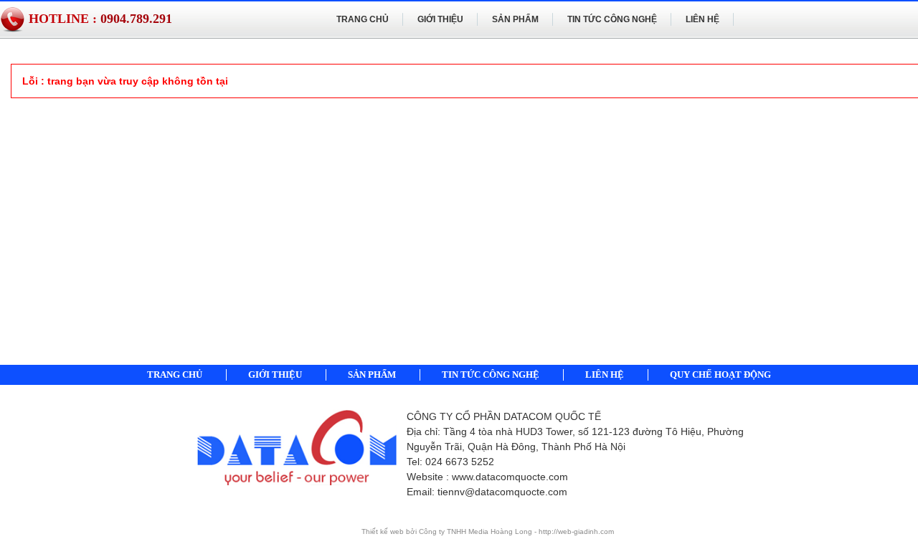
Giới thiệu (440, 19)
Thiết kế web (383, 531)
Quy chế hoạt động (720, 374)
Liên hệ (702, 19)
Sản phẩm (515, 19)
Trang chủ (362, 19)
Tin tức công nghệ (612, 19)
